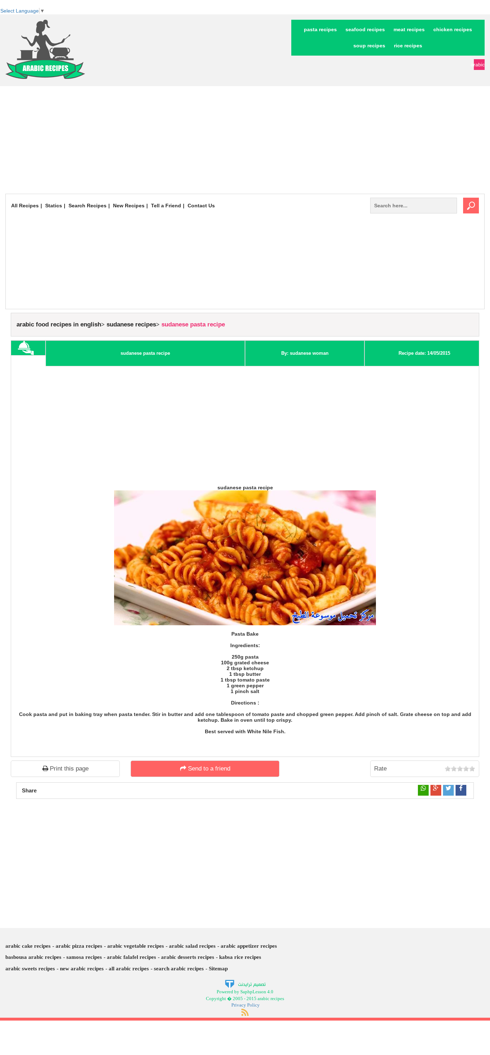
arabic (479, 64)
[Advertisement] (245, 140)
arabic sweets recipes (30, 968)
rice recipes (408, 45)
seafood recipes (365, 29)
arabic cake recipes (28, 946)
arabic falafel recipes (131, 957)
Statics (53, 205)
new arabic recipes (82, 968)
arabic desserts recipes (187, 957)
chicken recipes (452, 29)
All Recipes (25, 205)
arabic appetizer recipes (249, 946)
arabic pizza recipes (79, 946)
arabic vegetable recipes (135, 946)
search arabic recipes (179, 968)
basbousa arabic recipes (33, 957)
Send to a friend (208, 768)
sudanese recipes (131, 324)
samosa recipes (84, 957)
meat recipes (409, 29)
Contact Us (201, 205)
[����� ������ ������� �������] (245, 983)
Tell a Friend (166, 205)
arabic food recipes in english (59, 324)
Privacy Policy (245, 1005)
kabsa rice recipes (240, 957)
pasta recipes (320, 29)
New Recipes (129, 205)
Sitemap (218, 968)
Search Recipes (88, 205)
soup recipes (369, 45)
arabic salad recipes (192, 946)
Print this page (68, 768)
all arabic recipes (129, 968)
